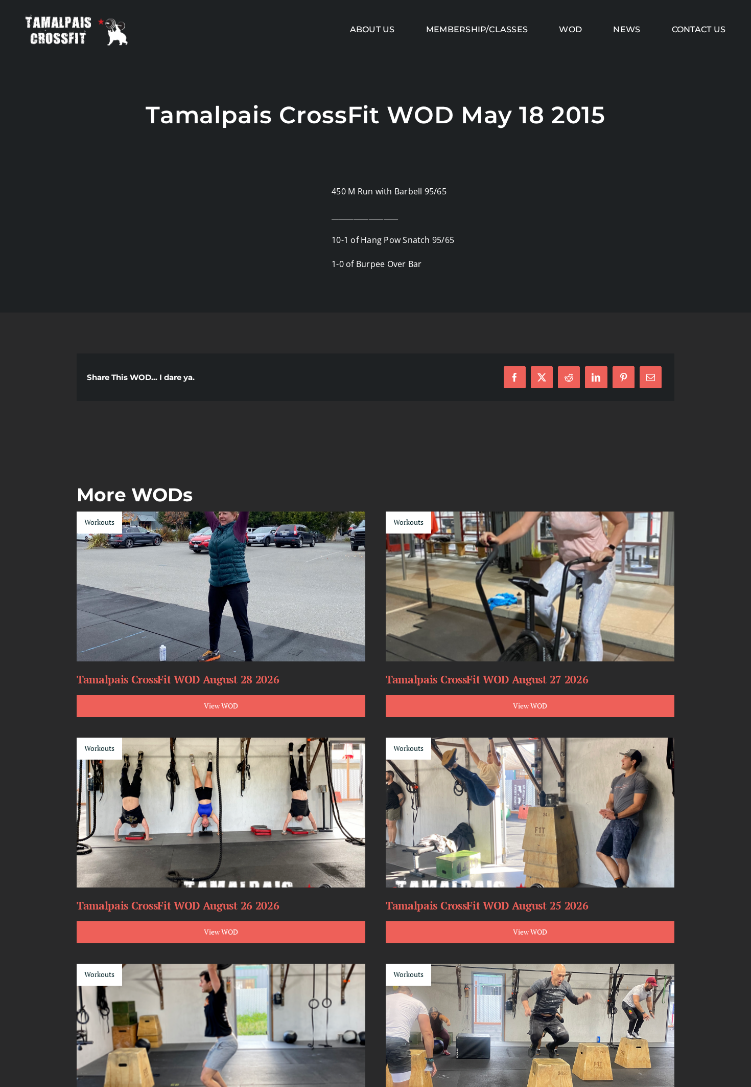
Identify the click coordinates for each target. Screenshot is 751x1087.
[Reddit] (568, 377)
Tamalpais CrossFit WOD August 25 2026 (487, 905)
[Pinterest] (623, 377)
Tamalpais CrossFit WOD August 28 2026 (178, 679)
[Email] (650, 377)
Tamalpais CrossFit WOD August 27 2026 (487, 679)
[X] (541, 377)
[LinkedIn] (595, 377)
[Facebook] (514, 377)
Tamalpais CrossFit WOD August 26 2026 (178, 905)
